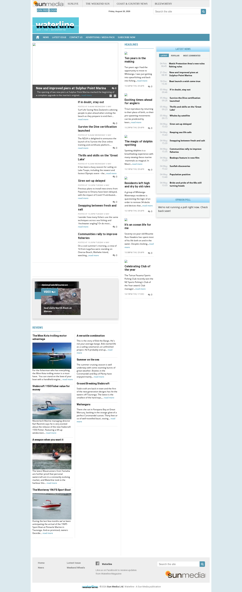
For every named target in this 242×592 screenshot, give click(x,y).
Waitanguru (83, 404)
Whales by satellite (180, 115)
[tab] (164, 55)
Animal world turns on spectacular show (55, 286)
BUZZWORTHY (163, 3)
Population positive (180, 174)
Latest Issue (74, 563)
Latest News (183, 49)
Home (41, 563)
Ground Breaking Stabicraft (93, 383)
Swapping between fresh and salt (97, 207)
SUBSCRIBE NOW (126, 37)
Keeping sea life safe (181, 132)
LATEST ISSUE (59, 37)
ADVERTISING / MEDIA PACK (100, 37)
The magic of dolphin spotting (139, 143)
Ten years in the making (135, 60)
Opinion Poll (183, 199)
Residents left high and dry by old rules (137, 184)
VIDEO (49, 292)
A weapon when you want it (47, 439)
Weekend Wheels (76, 567)
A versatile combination (91, 335)
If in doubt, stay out (91, 102)
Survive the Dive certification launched (97, 128)
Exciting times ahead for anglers (138, 101)
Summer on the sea (88, 359)
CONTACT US (76, 37)
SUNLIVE (73, 3)
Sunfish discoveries (180, 166)
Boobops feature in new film (184, 157)
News (41, 567)
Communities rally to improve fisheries (97, 236)
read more (86, 95)
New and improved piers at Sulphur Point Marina (71, 88)
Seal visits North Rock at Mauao (58, 309)
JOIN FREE (43, 10)
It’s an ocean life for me (138, 226)
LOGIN (53, 10)
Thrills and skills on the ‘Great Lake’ (98, 157)
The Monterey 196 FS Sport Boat (51, 489)
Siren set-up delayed (91, 180)
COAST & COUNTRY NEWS (132, 3)
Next (115, 95)
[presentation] (164, 55)
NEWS (46, 37)
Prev (110, 95)
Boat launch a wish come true (184, 81)
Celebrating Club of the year (137, 268)
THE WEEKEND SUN (97, 3)
